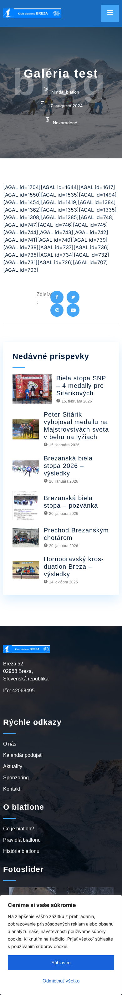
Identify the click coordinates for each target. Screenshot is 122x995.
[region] (61, 945)
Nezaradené (65, 122)
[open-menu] (110, 13)
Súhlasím (61, 962)
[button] (7, 889)
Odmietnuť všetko (61, 980)
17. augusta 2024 (65, 105)
